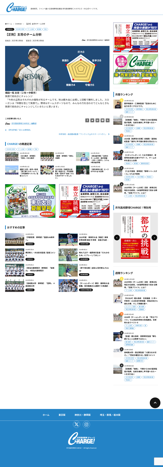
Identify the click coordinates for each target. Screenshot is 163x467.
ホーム (46, 414)
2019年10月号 (130, 358)
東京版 (39, 29)
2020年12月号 (130, 177)
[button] (117, 237)
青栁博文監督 (129, 345)
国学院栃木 (139, 109)
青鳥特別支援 (144, 163)
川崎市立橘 (138, 325)
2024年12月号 (20, 29)
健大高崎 (141, 306)
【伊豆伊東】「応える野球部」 (20, 130)
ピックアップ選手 (131, 306)
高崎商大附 (139, 361)
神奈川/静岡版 (130, 328)
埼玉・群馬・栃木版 (110, 414)
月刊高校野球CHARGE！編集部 (98, 40)
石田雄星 (141, 309)
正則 (45, 29)
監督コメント (129, 112)
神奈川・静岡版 (83, 414)
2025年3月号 (129, 109)
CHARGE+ (9, 29)
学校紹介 (128, 131)
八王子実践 (140, 177)
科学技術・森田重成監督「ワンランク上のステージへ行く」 (83, 134)
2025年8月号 (129, 128)
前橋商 (138, 128)
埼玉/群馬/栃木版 (151, 109)
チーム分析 (31, 29)
